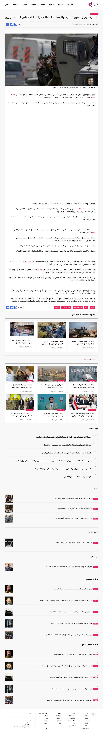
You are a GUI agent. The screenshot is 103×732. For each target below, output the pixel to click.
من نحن (29, 720)
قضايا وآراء (72, 718)
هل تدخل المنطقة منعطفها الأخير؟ (77, 477)
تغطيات (33, 4)
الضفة (93, 232)
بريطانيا (46, 723)
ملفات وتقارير (85, 728)
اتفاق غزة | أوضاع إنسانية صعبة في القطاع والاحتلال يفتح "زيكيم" (83, 343)
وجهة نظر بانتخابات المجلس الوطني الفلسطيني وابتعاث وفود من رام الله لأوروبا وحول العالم (53, 461)
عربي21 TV (58, 715)
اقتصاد (51, 4)
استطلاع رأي (72, 726)
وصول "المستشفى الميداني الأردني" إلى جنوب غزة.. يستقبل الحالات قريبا (52, 343)
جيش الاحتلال (29, 261)
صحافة (15, 4)
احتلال (92, 307)
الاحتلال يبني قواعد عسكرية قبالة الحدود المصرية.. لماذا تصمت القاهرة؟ (71, 612)
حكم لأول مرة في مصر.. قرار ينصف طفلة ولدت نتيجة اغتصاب (51, 386)
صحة (60, 723)
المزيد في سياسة (89, 359)
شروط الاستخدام (27, 725)
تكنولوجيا (59, 721)
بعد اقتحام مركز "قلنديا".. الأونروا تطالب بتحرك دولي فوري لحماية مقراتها (83, 386)
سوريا (46, 721)
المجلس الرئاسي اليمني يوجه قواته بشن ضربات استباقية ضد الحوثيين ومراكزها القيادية (82, 415)
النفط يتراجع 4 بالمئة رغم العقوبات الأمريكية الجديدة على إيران (66, 453)
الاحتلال (81, 209)
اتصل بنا (29, 722)
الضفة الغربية (78, 307)
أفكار (74, 723)
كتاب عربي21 (71, 715)
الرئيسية (70, 4)
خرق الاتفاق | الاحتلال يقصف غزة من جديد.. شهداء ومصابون (75, 508)
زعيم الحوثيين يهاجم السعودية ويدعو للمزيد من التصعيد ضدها (53, 415)
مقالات (24, 4)
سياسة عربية (94, 14)
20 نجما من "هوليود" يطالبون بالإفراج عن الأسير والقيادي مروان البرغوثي (21, 386)
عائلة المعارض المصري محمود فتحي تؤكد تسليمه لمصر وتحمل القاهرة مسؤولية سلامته (66, 600)
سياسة (60, 4)
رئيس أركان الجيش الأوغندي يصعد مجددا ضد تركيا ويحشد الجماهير (73, 589)
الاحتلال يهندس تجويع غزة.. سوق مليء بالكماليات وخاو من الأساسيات (21, 342)
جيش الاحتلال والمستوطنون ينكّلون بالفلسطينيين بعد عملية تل (74, 542)
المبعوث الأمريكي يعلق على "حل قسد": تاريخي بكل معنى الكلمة (21, 415)
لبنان (47, 728)
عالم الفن (59, 718)
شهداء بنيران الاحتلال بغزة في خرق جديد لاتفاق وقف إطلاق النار (74, 498)
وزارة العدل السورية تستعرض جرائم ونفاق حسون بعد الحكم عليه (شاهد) (71, 623)
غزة (41, 269)
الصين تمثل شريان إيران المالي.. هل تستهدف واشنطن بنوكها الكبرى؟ (63, 469)
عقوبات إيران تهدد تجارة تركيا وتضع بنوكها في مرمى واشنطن (67, 445)
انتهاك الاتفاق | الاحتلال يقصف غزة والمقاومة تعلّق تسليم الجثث (73, 518)
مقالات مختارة (71, 721)
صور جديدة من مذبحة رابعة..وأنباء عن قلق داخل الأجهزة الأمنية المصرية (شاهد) (69, 635)
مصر (47, 726)
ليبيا (47, 718)
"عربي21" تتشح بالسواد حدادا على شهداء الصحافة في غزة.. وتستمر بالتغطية (69, 566)
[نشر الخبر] (7, 24)
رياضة (43, 4)
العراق (46, 715)
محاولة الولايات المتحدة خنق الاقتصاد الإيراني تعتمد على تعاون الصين (63, 437)
